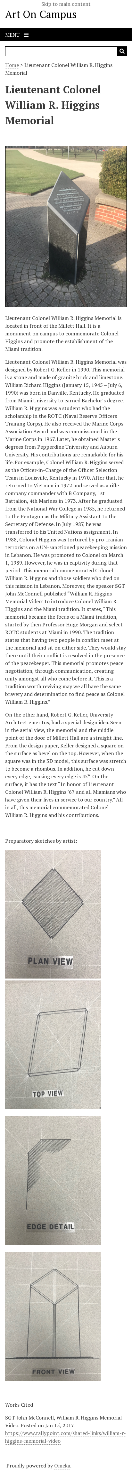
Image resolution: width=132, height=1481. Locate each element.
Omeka (62, 1465)
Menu (13, 34)
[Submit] (122, 51)
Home (12, 65)
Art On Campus (41, 14)
